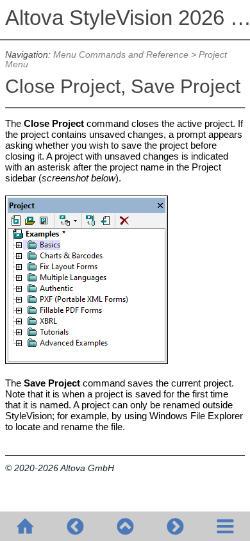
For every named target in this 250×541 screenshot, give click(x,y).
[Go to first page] (25, 526)
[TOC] (225, 526)
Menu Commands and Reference (120, 55)
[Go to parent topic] (125, 526)
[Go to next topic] (175, 526)
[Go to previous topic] (75, 526)
